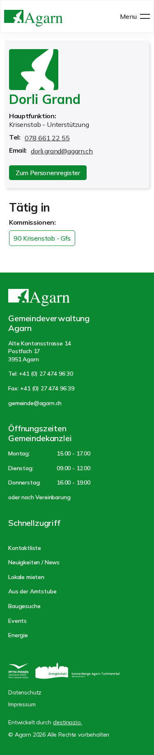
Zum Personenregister (48, 173)
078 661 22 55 (47, 138)
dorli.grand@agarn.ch (62, 151)
